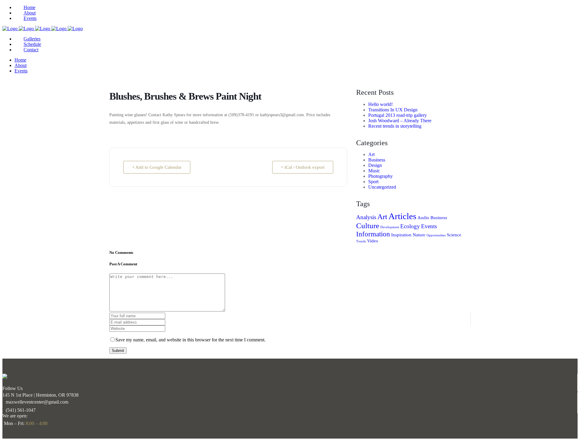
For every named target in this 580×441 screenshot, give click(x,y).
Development (389, 227)
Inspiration (401, 234)
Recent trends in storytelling (394, 126)
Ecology (410, 226)
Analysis (366, 217)
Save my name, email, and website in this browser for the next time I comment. (190, 339)
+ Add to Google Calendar (157, 167)
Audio (423, 217)
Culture (367, 225)
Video (372, 240)
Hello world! (380, 104)
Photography (380, 176)
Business (376, 159)
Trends (361, 241)
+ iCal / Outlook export (302, 167)
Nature (419, 234)
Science (454, 234)
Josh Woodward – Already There (399, 120)
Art (371, 154)
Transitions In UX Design (392, 109)
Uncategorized (382, 187)
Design (375, 165)
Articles (402, 216)
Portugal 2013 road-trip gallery (397, 115)
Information (373, 234)
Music (374, 170)
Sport (373, 181)
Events (429, 226)
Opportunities (436, 235)
